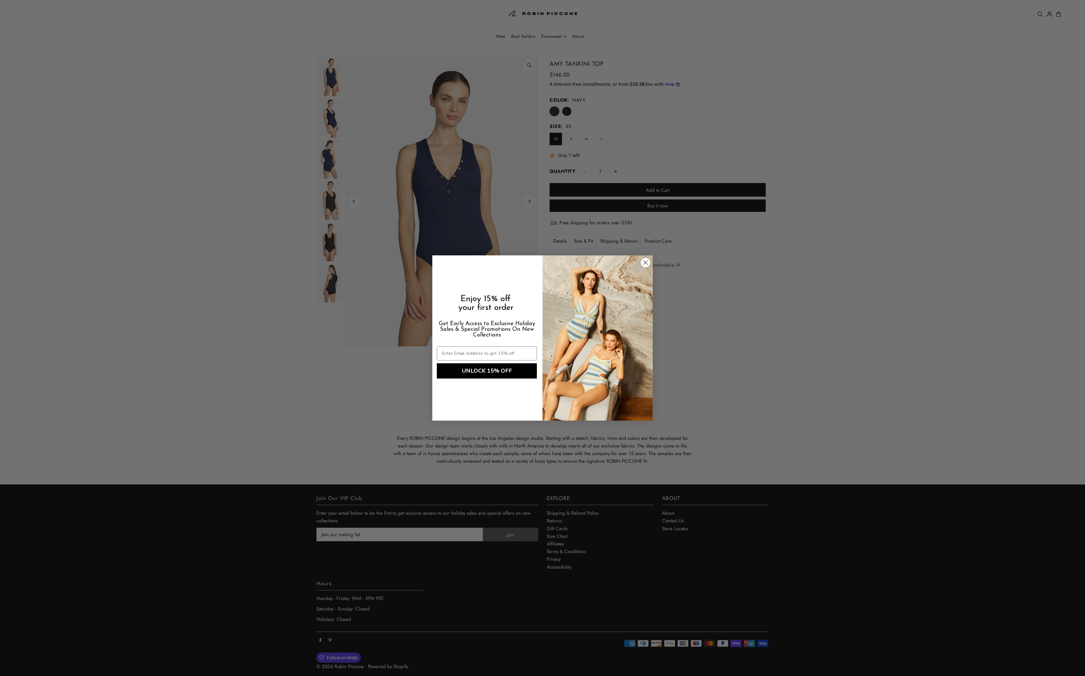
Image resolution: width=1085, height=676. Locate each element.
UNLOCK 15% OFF (487, 371)
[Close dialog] (645, 263)
